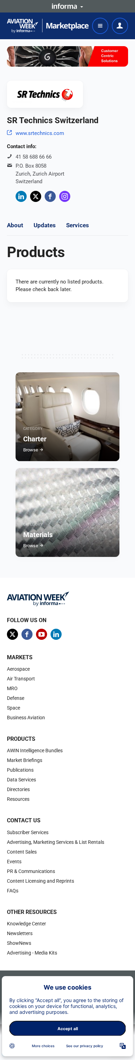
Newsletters (20, 933)
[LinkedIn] (21, 196)
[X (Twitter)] (35, 196)
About (15, 225)
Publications (20, 770)
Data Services (21, 779)
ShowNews (19, 943)
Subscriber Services (27, 832)
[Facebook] (50, 196)
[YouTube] (41, 634)
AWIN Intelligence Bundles (35, 750)
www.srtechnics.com (40, 133)
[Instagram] (64, 196)
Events (14, 861)
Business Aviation (26, 717)
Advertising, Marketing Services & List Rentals (55, 842)
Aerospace (18, 669)
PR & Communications (31, 871)
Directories (18, 789)
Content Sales (22, 852)
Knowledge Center (26, 923)
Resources (18, 799)
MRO (12, 688)
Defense (15, 698)
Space (13, 708)
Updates (45, 225)
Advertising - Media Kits (32, 953)
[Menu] (100, 26)
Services (77, 225)
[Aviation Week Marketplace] (48, 26)
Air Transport (21, 678)
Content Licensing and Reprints (40, 881)
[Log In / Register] (120, 26)
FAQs (12, 890)
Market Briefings (24, 760)
